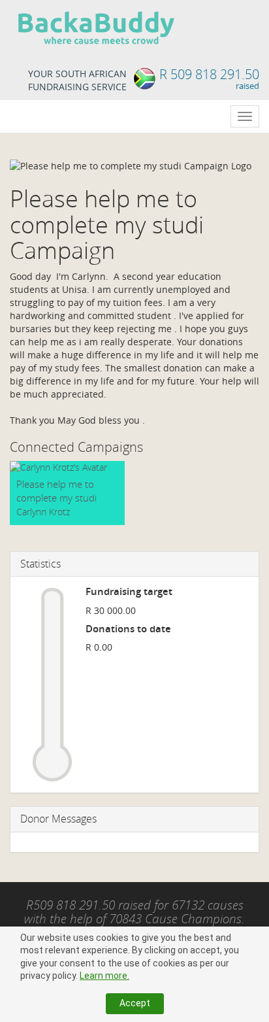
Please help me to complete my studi (56, 490)
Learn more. (104, 975)
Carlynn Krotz (43, 511)
